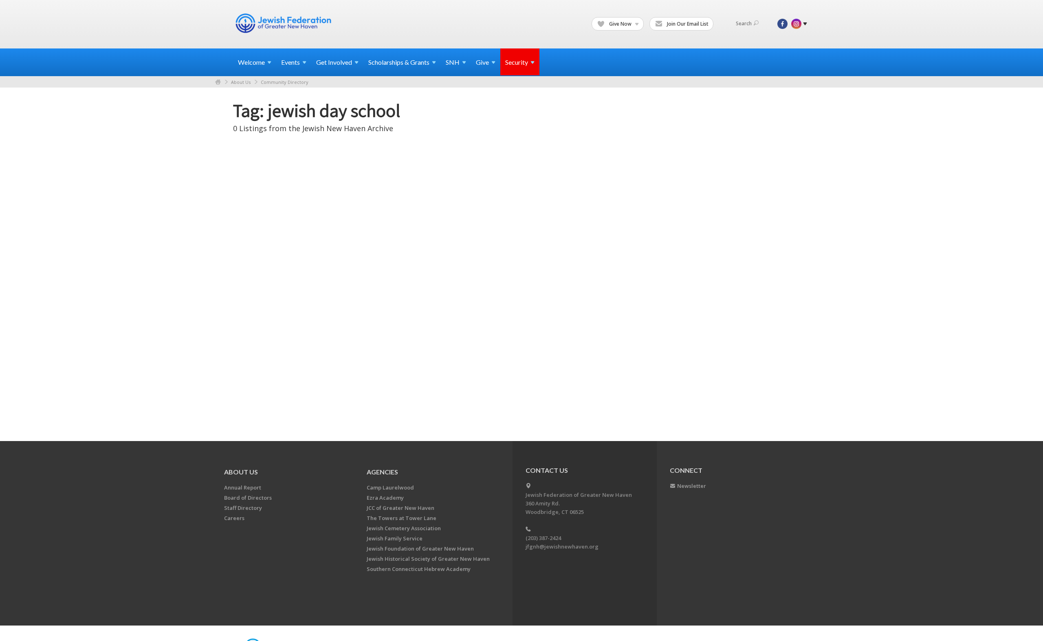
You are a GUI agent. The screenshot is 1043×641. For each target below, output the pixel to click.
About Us (241, 82)
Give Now (620, 23)
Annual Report (242, 487)
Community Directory (284, 82)
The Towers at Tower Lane (401, 518)
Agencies (382, 472)
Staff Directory (243, 507)
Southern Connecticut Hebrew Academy (419, 569)
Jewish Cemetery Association (404, 528)
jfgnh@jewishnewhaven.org (562, 546)
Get (334, 62)
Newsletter (691, 486)
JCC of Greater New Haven (400, 507)
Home (218, 82)
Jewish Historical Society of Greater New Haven (428, 558)
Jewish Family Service (394, 538)
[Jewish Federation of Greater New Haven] (284, 23)
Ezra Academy (385, 497)
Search (744, 23)
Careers (234, 518)
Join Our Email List (687, 23)
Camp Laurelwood (390, 487)
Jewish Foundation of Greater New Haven (420, 548)
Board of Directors (248, 497)
